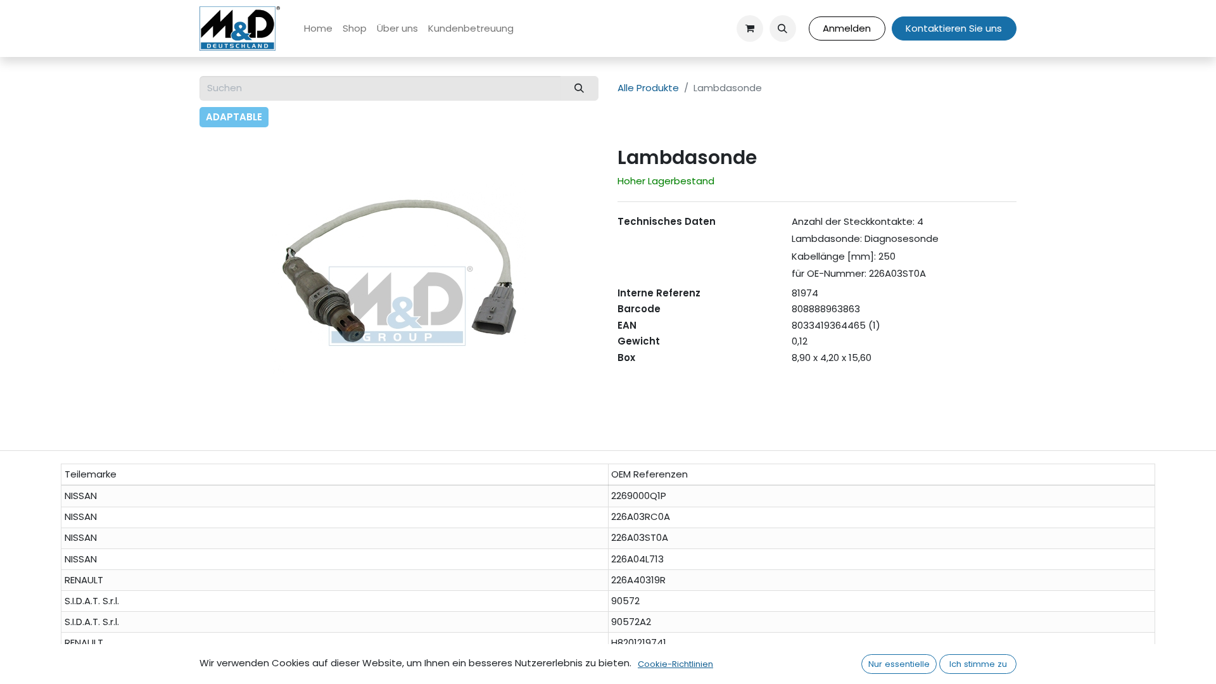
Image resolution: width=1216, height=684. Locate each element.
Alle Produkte (648, 87)
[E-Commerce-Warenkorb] (750, 28)
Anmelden (847, 28)
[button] (783, 28)
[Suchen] (579, 88)
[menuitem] (318, 28)
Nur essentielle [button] (899, 664)
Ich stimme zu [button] (978, 664)
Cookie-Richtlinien (675, 664)
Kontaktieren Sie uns (954, 28)
